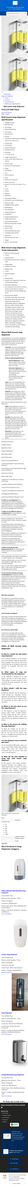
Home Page (5, 1113)
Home (6, 98)
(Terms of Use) (16, 1176)
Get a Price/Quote (6, 112)
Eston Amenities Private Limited (15, 8)
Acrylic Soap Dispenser (9, 954)
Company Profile (7, 1115)
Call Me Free (15, 1169)
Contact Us (5, 1119)
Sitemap (5, 1122)
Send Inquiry (7, 94)
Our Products (6, 1117)
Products (7, 100)
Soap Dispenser (9, 102)
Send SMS (15, 1163)
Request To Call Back (7, 96)
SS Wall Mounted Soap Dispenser (12, 1075)
